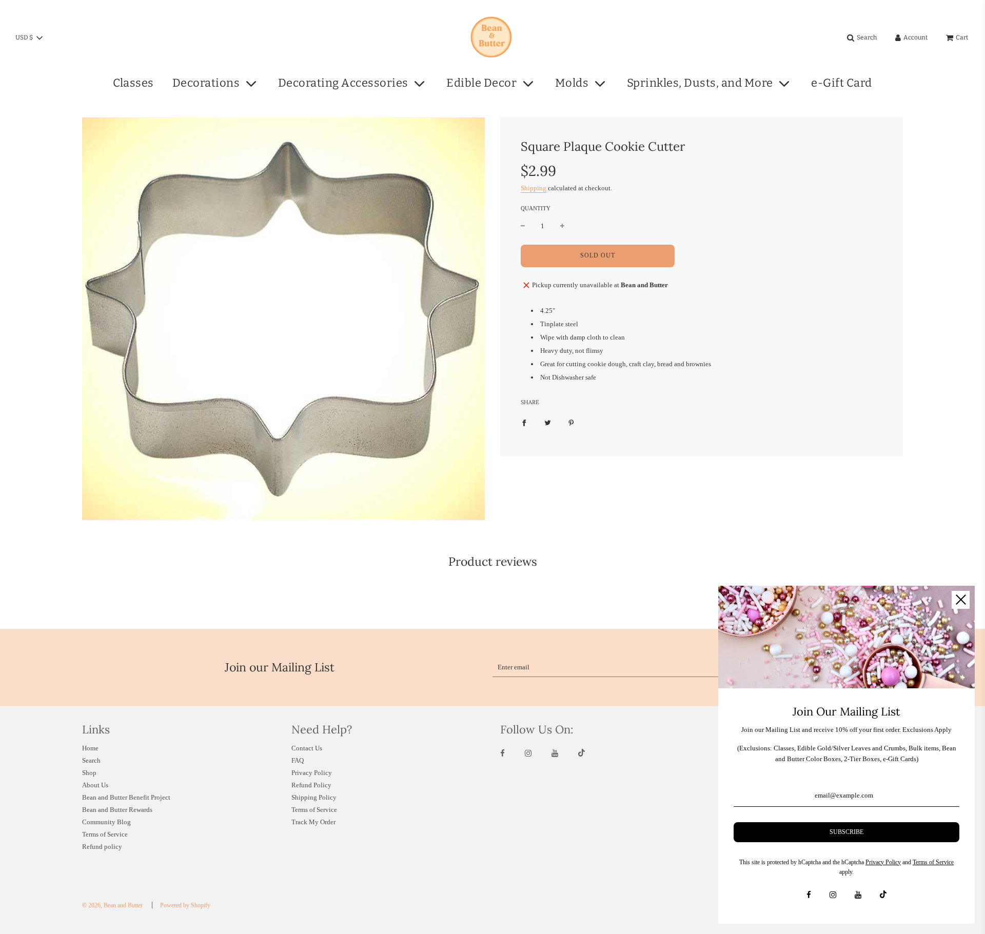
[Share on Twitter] (548, 422)
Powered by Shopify (185, 905)
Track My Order (313, 822)
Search (91, 760)
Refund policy (102, 846)
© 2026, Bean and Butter (112, 905)
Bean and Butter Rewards (117, 809)
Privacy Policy (311, 773)
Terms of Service (105, 834)
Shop (89, 773)
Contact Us (306, 748)
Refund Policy (311, 785)
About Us (95, 785)
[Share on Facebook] (524, 422)
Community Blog (106, 822)
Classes (133, 83)
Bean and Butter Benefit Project (126, 797)
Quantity (535, 208)
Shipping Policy (314, 797)
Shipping (533, 188)
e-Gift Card (841, 83)
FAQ (297, 760)
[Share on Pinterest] (571, 422)
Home (90, 748)
